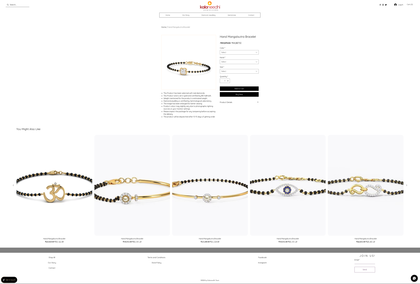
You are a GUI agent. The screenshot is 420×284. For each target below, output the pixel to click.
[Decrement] (221, 81)
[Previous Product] (13, 185)
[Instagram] (383, 5)
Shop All (52, 257)
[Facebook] (380, 5)
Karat (222, 57)
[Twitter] (386, 5)
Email (356, 260)
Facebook (262, 257)
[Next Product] (406, 185)
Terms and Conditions (156, 257)
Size (222, 67)
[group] (210, 190)
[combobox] (239, 52)
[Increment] (228, 81)
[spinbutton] (225, 81)
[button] (410, 4)
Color (222, 48)
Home (163, 27)
